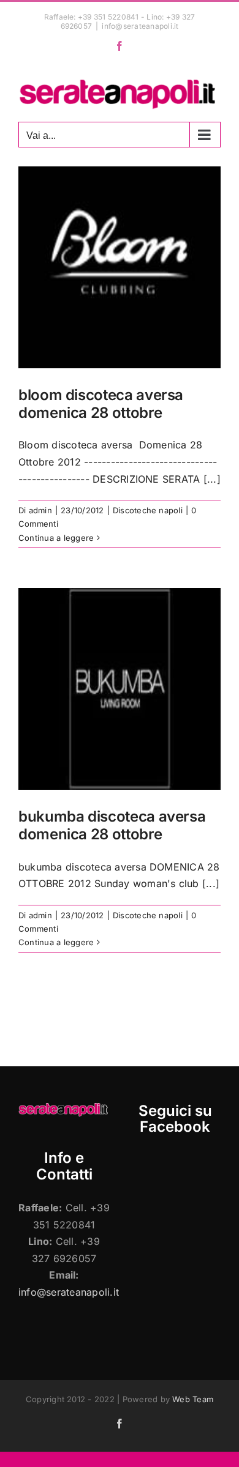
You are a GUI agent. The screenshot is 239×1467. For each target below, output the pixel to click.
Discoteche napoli (148, 510)
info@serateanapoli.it (140, 26)
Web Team (192, 1399)
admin (40, 510)
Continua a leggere (56, 538)
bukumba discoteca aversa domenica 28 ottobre (111, 825)
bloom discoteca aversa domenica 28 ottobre (100, 404)
